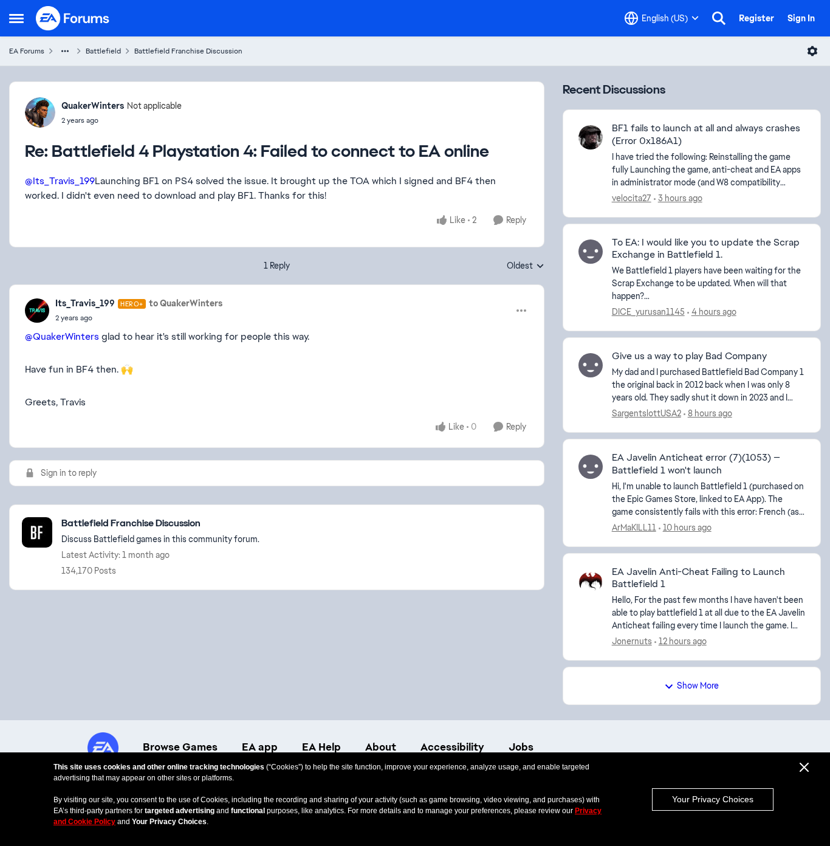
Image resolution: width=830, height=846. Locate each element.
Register (756, 18)
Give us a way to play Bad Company (689, 356)
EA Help (321, 747)
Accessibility (452, 747)
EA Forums (26, 51)
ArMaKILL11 (634, 527)
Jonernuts (632, 641)
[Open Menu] (812, 51)
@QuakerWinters (62, 336)
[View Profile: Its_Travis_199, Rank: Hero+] (37, 310)
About (380, 747)
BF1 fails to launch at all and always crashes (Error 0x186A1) (706, 134)
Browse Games (180, 747)
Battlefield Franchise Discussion (188, 51)
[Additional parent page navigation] (65, 51)
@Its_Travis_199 (60, 180)
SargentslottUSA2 (646, 413)
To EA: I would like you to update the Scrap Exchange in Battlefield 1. (706, 248)
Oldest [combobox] (525, 266)
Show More (698, 685)
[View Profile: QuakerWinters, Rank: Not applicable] (40, 112)
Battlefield (103, 51)
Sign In (801, 18)
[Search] (719, 18)
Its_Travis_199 (85, 303)
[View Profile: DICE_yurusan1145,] (590, 251)
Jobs (521, 747)
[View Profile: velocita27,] (590, 137)
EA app (260, 747)
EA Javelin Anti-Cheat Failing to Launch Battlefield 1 (698, 578)
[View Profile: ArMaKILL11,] (590, 467)
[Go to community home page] (73, 18)
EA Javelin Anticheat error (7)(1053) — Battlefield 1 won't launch (696, 464)
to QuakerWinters (185, 303)
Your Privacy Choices (712, 799)
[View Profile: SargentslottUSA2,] (590, 365)
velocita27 (631, 198)
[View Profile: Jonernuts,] (590, 581)
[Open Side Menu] (16, 18)
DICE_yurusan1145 (648, 311)
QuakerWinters (92, 105)
